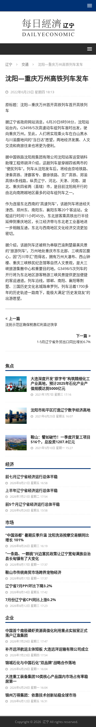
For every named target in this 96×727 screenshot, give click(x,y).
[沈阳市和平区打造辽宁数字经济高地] (16, 416)
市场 (9, 522)
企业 (9, 618)
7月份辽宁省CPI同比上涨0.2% (30, 599)
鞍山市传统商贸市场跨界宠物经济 (33, 572)
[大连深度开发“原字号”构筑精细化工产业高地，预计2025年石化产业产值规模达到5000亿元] (16, 384)
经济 (9, 464)
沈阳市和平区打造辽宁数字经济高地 (60, 409)
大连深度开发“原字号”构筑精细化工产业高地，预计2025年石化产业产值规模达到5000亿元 (60, 383)
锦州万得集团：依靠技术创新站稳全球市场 (40, 695)
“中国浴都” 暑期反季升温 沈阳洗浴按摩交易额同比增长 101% (47, 537)
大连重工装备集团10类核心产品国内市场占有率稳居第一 (46, 679)
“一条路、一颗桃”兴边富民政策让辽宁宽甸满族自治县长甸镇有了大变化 (48, 556)
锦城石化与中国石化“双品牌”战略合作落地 (40, 662)
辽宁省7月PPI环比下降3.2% (28, 585)
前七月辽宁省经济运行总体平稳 (31, 476)
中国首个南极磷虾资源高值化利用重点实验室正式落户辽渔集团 (46, 633)
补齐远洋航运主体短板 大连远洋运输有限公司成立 (47, 649)
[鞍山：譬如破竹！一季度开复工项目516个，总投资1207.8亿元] (16, 443)
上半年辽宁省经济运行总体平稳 (31, 490)
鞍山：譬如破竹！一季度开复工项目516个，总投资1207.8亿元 (60, 439)
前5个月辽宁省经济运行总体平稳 (32, 504)
